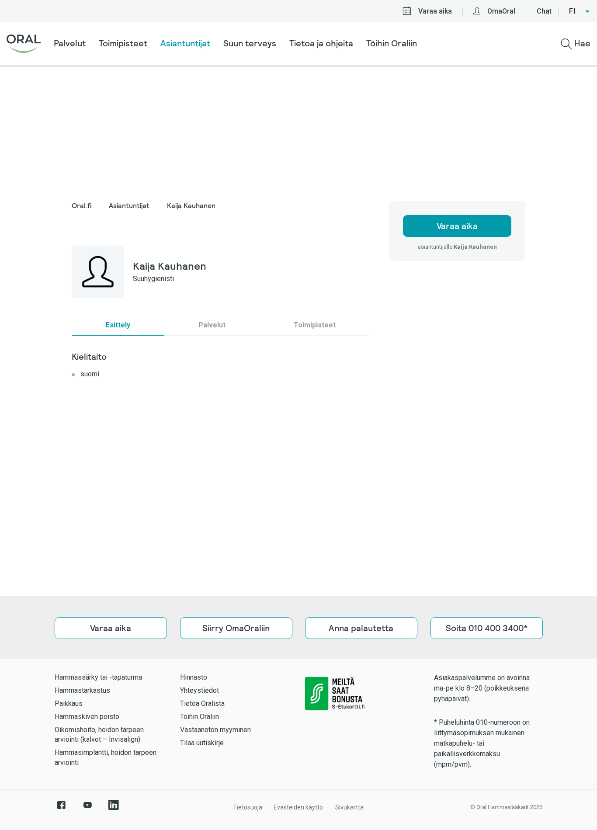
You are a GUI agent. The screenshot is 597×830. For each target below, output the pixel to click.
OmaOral (501, 11)
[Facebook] (61, 809)
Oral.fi (81, 205)
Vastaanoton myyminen (215, 730)
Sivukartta (349, 807)
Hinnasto (193, 677)
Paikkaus (69, 703)
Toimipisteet (123, 43)
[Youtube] (87, 809)
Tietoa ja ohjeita (321, 43)
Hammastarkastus (82, 690)
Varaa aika (435, 11)
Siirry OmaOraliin (236, 628)
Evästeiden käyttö (298, 807)
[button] (579, 11)
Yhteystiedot (199, 690)
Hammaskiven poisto (87, 716)
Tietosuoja (247, 807)
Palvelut (70, 43)
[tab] (118, 325)
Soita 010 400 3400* (486, 628)
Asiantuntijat (185, 43)
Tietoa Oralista (202, 703)
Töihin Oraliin (391, 43)
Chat (544, 11)
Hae (581, 43)
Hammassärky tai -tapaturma (98, 677)
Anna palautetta (361, 628)
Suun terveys (249, 43)
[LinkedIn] (113, 809)
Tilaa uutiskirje (202, 743)
